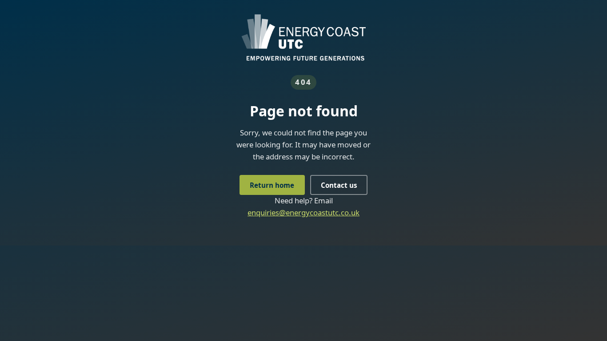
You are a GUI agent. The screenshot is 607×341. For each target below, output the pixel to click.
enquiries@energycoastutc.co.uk (303, 212)
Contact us (339, 185)
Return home (272, 185)
